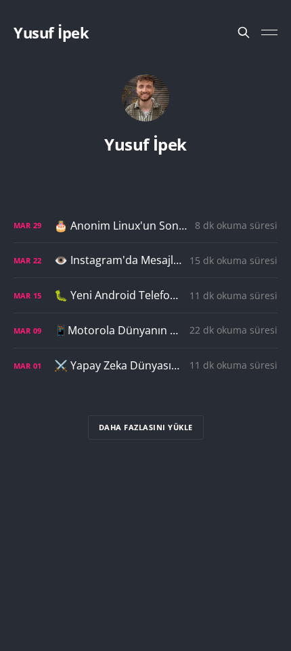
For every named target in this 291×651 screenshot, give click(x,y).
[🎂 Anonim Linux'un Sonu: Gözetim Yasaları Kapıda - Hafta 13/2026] (145, 226)
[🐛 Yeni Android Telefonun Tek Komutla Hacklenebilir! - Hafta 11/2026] (145, 295)
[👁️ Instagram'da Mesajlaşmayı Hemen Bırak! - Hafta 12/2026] (145, 260)
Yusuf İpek (51, 32)
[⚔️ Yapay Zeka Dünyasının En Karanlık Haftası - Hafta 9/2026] (145, 365)
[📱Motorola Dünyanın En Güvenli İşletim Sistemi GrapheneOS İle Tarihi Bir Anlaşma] (145, 330)
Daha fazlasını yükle (146, 427)
